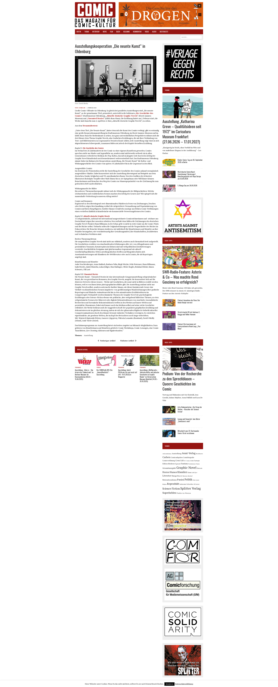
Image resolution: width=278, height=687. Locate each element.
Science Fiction (171, 488)
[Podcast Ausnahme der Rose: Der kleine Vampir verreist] (168, 305)
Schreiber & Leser (193, 484)
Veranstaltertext (90, 125)
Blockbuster (199, 453)
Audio (154, 31)
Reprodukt (173, 483)
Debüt (192, 461)
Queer (197, 480)
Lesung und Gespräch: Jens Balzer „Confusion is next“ (189, 420)
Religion (164, 484)
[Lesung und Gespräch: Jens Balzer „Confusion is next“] (168, 424)
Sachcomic (183, 484)
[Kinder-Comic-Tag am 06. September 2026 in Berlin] (168, 165)
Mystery (185, 476)
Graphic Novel (186, 468)
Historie (199, 468)
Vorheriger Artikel (107, 340)
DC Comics (187, 461)
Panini (180, 479)
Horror (165, 472)
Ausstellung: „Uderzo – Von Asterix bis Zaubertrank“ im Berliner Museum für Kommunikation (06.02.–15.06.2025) (84, 374)
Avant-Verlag (188, 453)
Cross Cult (179, 460)
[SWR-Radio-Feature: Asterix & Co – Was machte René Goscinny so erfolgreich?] (182, 267)
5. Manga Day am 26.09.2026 (187, 185)
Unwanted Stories (96, 118)
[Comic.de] (95, 14)
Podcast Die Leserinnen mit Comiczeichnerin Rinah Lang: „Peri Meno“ (189, 326)
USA (183, 493)
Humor (173, 472)
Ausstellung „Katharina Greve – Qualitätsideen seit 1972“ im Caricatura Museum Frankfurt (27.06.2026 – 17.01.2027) (181, 131)
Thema (86, 31)
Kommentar (137, 31)
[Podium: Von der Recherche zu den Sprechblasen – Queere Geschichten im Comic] (182, 369)
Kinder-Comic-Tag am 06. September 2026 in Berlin (190, 161)
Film (111, 31)
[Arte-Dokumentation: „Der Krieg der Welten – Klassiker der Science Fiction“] (168, 412)
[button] (161, 14)
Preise (194, 480)
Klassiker (182, 472)
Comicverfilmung (168, 461)
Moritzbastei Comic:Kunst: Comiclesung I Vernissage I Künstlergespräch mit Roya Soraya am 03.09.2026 (189, 175)
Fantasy (184, 463)
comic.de (82, 108)
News (105, 31)
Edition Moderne (168, 464)
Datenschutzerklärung (184, 684)
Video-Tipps (168, 342)
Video (147, 31)
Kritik (79, 31)
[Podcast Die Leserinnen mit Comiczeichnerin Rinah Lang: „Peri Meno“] (168, 329)
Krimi (189, 472)
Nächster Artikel (127, 340)
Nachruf (190, 476)
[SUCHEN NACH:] (191, 37)
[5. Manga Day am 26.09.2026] (168, 190)
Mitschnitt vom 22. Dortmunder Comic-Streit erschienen (188, 432)
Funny (198, 464)
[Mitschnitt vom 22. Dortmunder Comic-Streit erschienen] (168, 436)
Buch (118, 31)
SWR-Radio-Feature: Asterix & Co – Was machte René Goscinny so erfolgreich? (182, 277)
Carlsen (166, 457)
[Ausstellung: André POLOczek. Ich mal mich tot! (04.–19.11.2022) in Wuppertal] (128, 364)
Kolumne (126, 31)
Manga (174, 476)
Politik (188, 479)
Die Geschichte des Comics (93, 148)
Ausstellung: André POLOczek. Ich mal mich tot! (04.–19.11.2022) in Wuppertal (127, 373)
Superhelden (169, 492)
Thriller (179, 493)
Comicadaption (177, 457)
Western (188, 493)
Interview (95, 31)
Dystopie (197, 461)
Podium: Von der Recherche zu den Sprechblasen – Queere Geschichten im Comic (182, 381)
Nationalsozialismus (169, 480)
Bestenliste (164, 31)
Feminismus (192, 464)
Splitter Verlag (190, 488)
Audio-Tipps (168, 240)
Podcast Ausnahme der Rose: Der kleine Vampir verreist (189, 301)
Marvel (179, 476)
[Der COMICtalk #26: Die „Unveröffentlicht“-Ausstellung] (106, 364)
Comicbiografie (188, 457)
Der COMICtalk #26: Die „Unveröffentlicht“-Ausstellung (104, 372)
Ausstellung (88, 335)
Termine (78, 367)
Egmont (178, 464)
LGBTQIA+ (194, 472)
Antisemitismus (166, 453)
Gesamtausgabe (169, 468)
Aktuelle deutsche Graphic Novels (122, 116)
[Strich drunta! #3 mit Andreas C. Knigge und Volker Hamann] (168, 317)
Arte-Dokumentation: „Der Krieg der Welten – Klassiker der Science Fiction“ (190, 409)
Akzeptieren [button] (169, 684)
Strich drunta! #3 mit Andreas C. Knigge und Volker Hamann (189, 313)
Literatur (166, 475)
